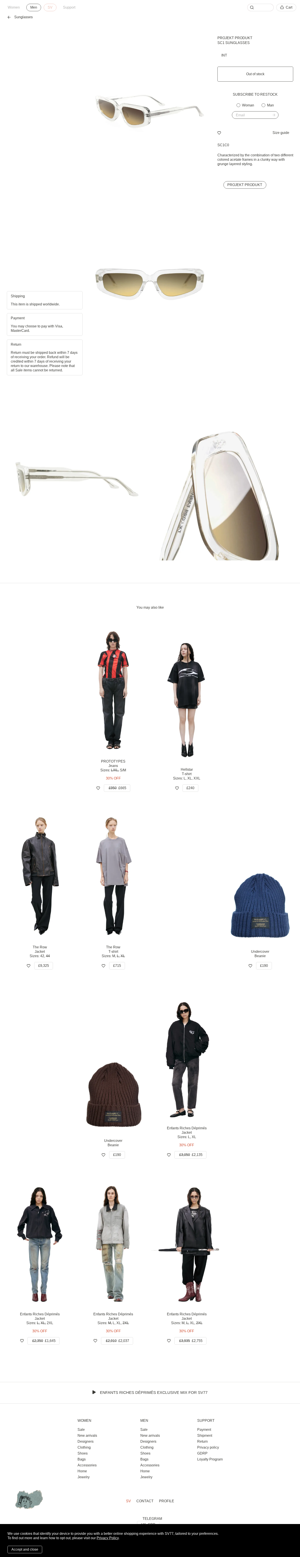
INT (224, 55)
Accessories (87, 1465)
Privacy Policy (108, 1538)
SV (50, 7)
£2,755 (190, 1341)
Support (69, 7)
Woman (248, 105)
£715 (117, 965)
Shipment (204, 1435)
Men (33, 7)
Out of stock (255, 74)
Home (82, 1471)
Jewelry (84, 1477)
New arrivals (87, 1435)
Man (270, 105)
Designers (86, 1441)
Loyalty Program (210, 1459)
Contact (145, 1501)
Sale (81, 1429)
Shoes (83, 1453)
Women (14, 7)
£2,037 (117, 1341)
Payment (204, 1429)
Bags (82, 1459)
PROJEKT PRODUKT (234, 38)
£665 (117, 788)
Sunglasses (23, 17)
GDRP (202, 1453)
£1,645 (44, 1341)
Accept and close (24, 1549)
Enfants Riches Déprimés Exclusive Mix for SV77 (154, 1392)
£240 (190, 788)
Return (202, 1441)
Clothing (84, 1447)
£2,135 (190, 1155)
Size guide (281, 133)
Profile (166, 1501)
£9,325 (43, 965)
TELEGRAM (152, 1518)
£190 (264, 965)
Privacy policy (208, 1447)
